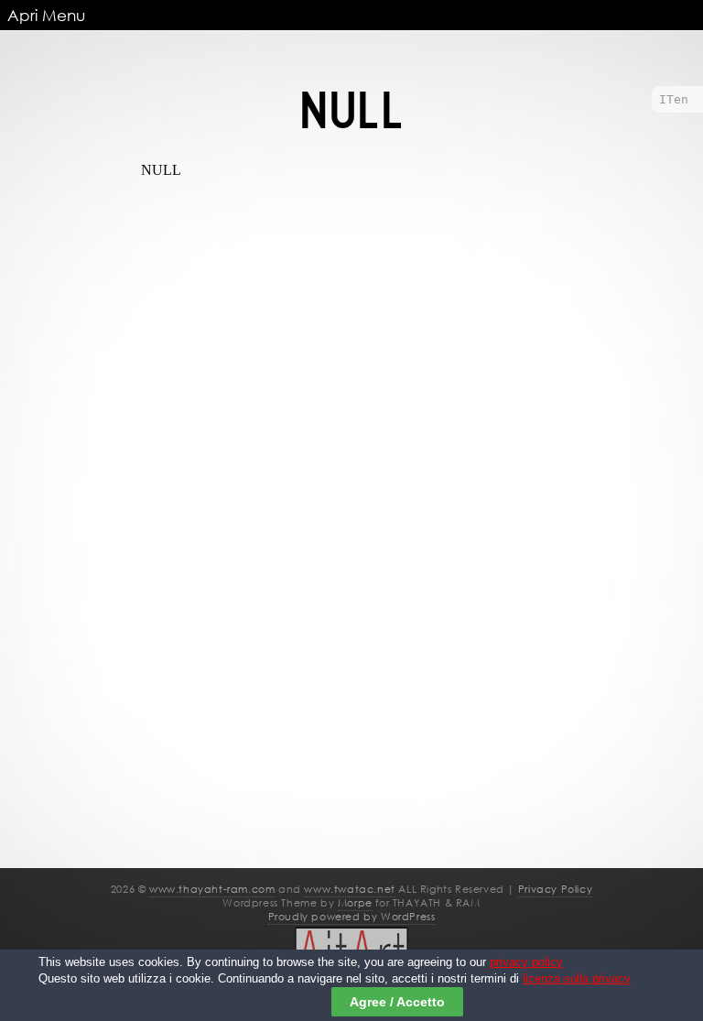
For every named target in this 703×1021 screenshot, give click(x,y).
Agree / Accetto (397, 1001)
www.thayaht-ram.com (212, 889)
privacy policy (526, 962)
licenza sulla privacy (577, 978)
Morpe (355, 903)
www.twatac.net (349, 889)
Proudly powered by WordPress (352, 916)
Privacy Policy (555, 889)
